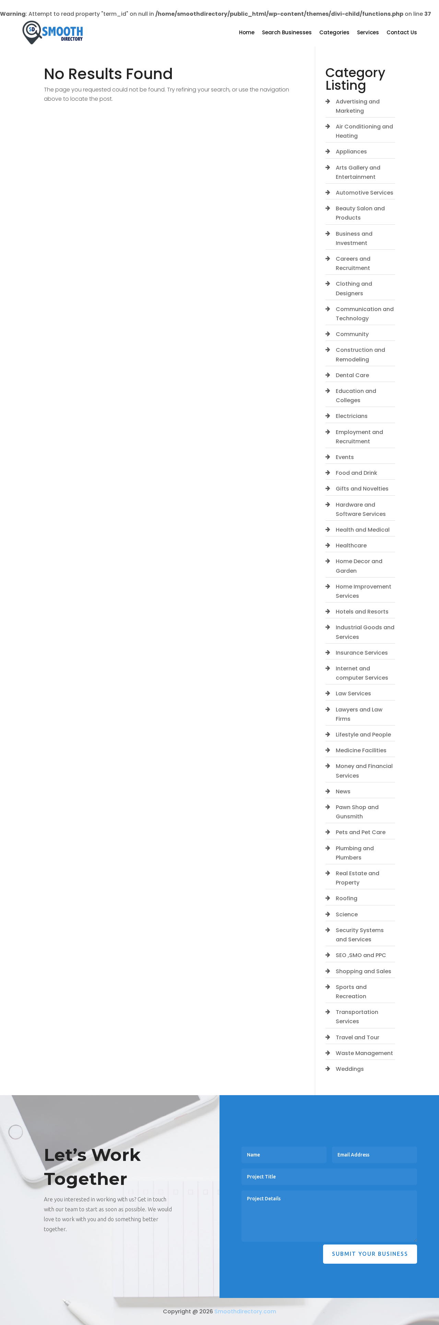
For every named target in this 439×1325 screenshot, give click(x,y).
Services (368, 33)
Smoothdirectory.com (245, 1311)
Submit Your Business (370, 1254)
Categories (334, 33)
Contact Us (402, 33)
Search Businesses (287, 33)
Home (246, 33)
